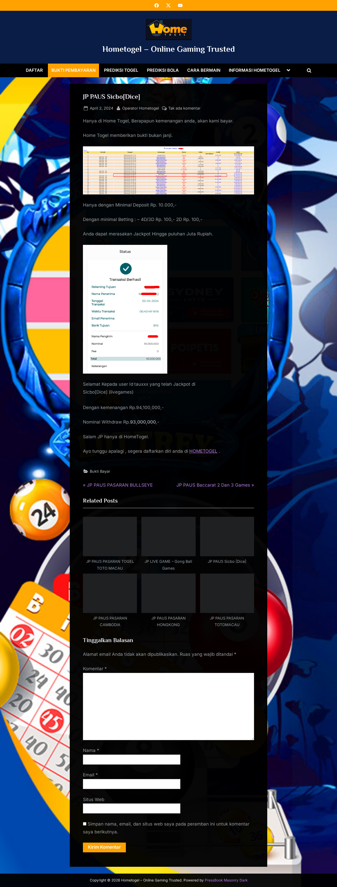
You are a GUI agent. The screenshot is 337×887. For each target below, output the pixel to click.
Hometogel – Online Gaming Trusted (168, 49)
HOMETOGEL (203, 451)
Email (90, 774)
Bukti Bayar (100, 471)
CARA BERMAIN (203, 70)
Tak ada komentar (184, 108)
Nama (91, 750)
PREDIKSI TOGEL (121, 70)
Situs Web (93, 799)
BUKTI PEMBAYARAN (73, 70)
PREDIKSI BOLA (163, 70)
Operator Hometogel (140, 108)
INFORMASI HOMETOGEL (254, 70)
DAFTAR (34, 70)
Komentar (95, 668)
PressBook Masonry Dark (226, 880)
